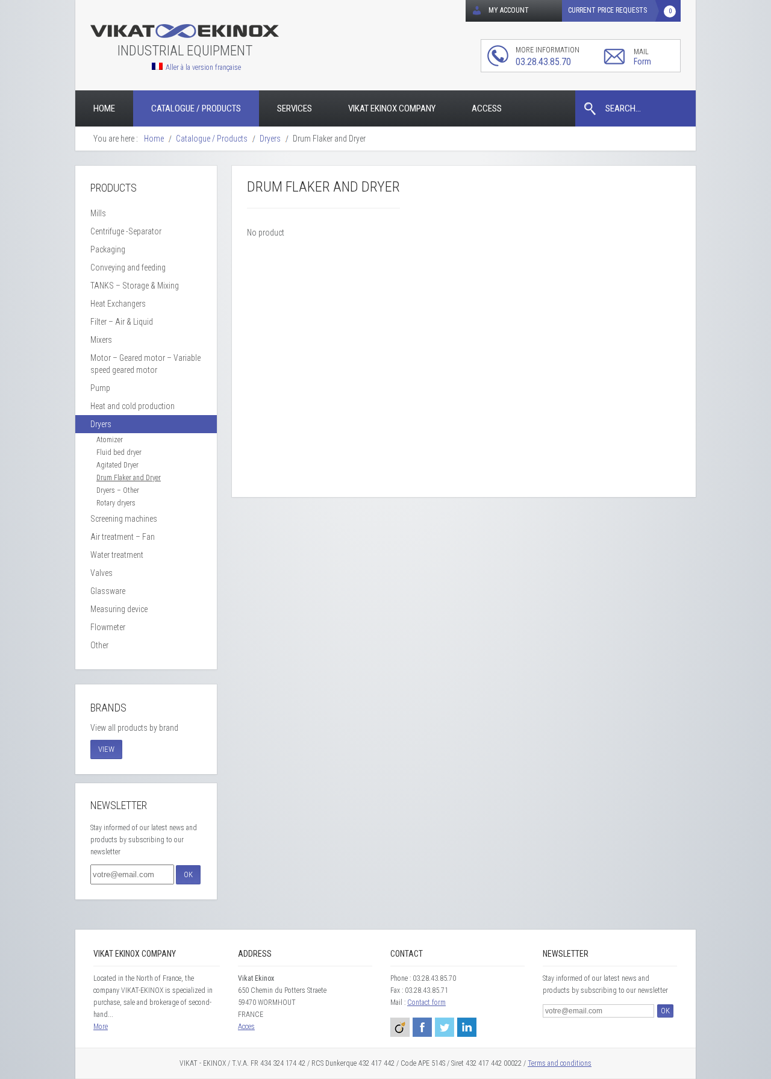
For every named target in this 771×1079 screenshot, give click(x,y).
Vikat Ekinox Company (391, 108)
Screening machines (123, 519)
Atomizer (109, 440)
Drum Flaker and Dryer (128, 478)
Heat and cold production (132, 406)
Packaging (107, 249)
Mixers (101, 340)
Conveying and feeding (128, 267)
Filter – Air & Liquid (121, 322)
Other (99, 645)
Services (294, 108)
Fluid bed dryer (119, 452)
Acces (246, 1026)
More (100, 1026)
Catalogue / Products (196, 108)
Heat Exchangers (118, 303)
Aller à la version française (203, 67)
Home (104, 108)
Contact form (426, 1002)
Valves (101, 573)
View (106, 749)
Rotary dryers (116, 503)
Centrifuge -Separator (125, 231)
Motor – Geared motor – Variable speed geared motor (145, 364)
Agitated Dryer (117, 465)
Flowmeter (107, 627)
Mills (98, 213)
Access (487, 108)
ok (188, 874)
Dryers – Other (117, 490)
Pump (100, 388)
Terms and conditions (560, 1063)
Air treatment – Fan (122, 537)
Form (642, 61)
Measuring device (119, 609)
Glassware (107, 591)
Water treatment (116, 555)
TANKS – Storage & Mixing (134, 285)
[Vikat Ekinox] (184, 31)
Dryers (100, 424)
